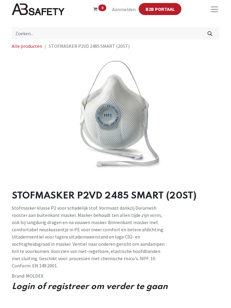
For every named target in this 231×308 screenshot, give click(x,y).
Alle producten (27, 46)
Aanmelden (124, 9)
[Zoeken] (210, 33)
